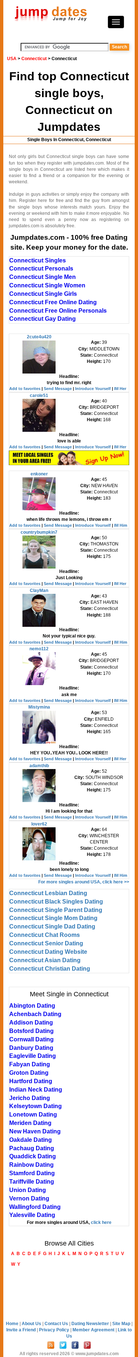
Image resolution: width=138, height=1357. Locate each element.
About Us (32, 1323)
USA (12, 58)
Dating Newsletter (90, 1323)
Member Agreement (94, 1329)
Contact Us (57, 1323)
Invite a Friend (21, 1329)
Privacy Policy (54, 1329)
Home (12, 1323)
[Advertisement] (69, 1295)
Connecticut (34, 58)
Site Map (121, 1323)
